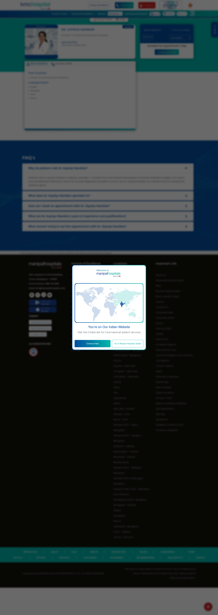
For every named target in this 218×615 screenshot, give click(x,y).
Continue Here (92, 343)
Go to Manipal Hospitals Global (127, 343)
